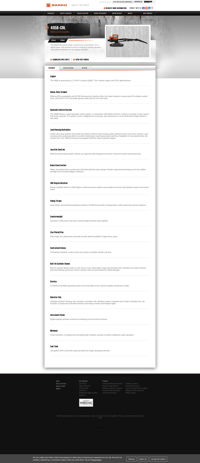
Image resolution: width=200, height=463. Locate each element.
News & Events (84, 386)
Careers (82, 395)
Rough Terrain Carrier (110, 386)
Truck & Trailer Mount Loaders (136, 388)
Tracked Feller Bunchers (111, 390)
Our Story (82, 383)
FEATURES (51, 68)
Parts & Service (61, 383)
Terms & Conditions (110, 416)
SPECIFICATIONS (68, 68)
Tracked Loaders (131, 383)
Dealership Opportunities (88, 393)
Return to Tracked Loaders (60, 32)
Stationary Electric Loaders (112, 388)
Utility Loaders (130, 393)
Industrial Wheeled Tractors (112, 383)
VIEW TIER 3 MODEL (82, 59)
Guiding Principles (84, 416)
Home (58, 381)
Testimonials (83, 388)
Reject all (143, 459)
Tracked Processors (132, 386)
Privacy (121, 416)
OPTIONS (84, 68)
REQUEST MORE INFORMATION (116, 8)
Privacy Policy (96, 460)
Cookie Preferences (131, 416)
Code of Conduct (97, 416)
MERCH (58, 389)
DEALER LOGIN (105, 2)
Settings (131, 459)
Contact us (83, 390)
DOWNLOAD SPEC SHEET (61, 59)
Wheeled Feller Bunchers (134, 390)
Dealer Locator (60, 386)
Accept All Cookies (158, 459)
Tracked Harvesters (109, 393)
